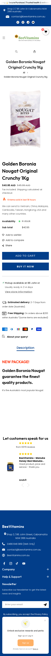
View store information (18, 291)
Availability (8, 221)
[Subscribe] (45, 604)
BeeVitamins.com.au (18, 555)
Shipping (22, 189)
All (24, 72)
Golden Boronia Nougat (23, 370)
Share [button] (9, 245)
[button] (3, 37)
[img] (25, 443)
